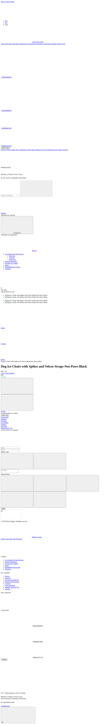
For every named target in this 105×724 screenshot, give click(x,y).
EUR (37, 42)
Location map (5, 706)
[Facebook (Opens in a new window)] (47, 59)
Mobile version (37, 537)
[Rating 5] (50, 499)
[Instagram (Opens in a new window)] (16, 59)
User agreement (46, 44)
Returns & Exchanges (28, 44)
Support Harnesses (11, 261)
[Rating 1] (17, 483)
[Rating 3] (82, 483)
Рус (6, 23)
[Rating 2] (50, 483)
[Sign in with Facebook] (17, 461)
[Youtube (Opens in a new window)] (77, 59)
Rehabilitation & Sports (12, 267)
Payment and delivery (14, 44)
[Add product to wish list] (17, 402)
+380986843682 (6, 128)
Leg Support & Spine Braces (14, 254)
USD (41, 42)
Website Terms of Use (58, 44)
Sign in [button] (3, 411)
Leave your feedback (7, 373)
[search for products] (36, 188)
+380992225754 (6, 146)
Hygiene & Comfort (11, 263)
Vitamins (8, 269)
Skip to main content (7, 2)
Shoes (7, 265)
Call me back (5, 148)
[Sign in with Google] (50, 461)
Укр (6, 21)
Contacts (38, 44)
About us (4, 44)
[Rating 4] (17, 499)
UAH (34, 42)
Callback (4, 659)
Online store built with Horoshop (11, 539)
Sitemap (7, 589)
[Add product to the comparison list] (17, 386)
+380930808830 (6, 77)
